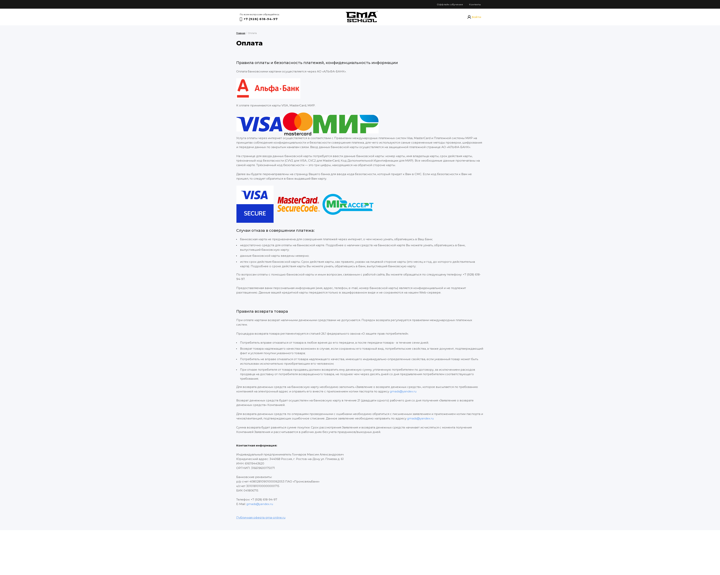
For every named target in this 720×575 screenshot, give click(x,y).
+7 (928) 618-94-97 (261, 19)
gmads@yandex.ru (403, 391)
